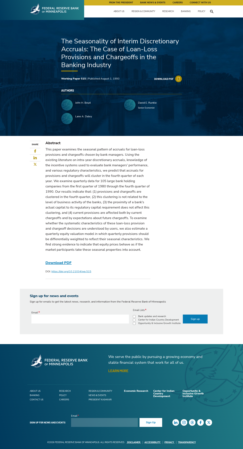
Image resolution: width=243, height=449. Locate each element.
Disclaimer (133, 442)
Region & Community (143, 11)
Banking (186, 11)
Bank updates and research (152, 316)
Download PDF (58, 262)
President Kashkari (100, 399)
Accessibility (152, 442)
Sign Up (151, 422)
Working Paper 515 (73, 78)
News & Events (97, 395)
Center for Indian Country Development (158, 319)
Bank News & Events (152, 2)
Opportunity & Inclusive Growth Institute (159, 323)
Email (34, 312)
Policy (201, 11)
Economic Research (136, 391)
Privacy (169, 442)
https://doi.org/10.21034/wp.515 (71, 271)
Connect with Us (200, 2)
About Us (119, 11)
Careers (178, 2)
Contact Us (36, 399)
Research (168, 11)
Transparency (187, 442)
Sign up (195, 319)
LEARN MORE (118, 371)
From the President (121, 2)
